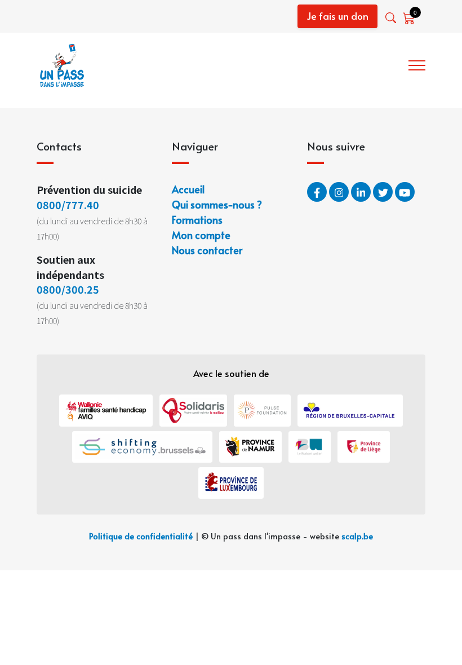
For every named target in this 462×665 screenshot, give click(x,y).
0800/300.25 (68, 289)
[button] (392, 18)
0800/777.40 (68, 204)
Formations (374, 63)
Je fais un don (337, 16)
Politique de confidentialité (141, 536)
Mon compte (201, 235)
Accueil (219, 63)
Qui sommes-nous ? (292, 63)
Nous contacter (207, 250)
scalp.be (357, 536)
